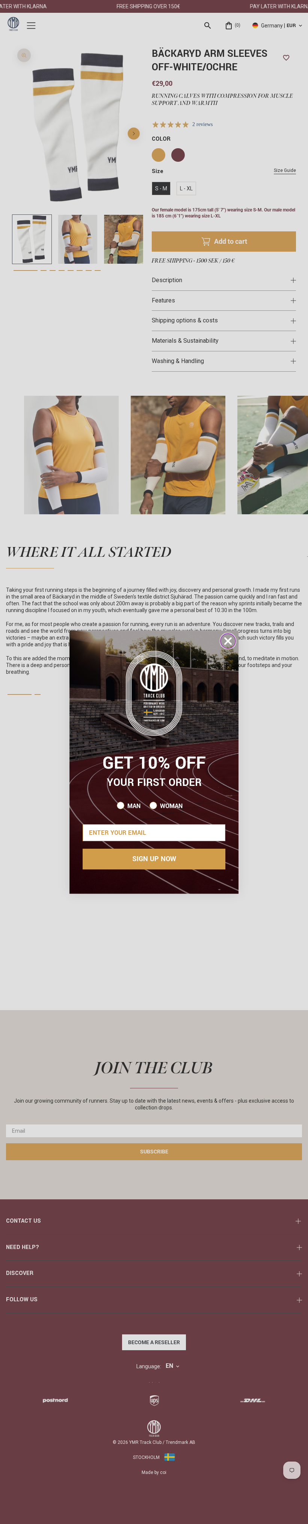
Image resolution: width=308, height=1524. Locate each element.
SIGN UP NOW (154, 859)
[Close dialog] (228, 641)
